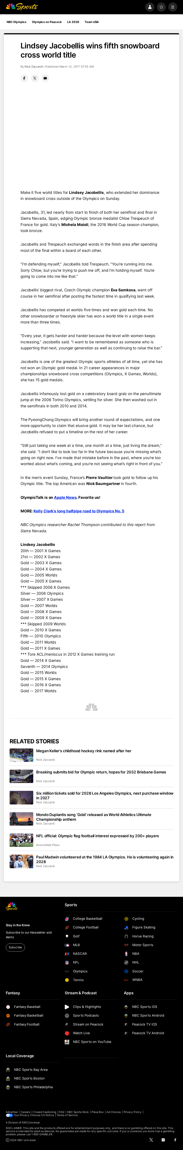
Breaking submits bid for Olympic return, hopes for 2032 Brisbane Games (101, 772)
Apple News (65, 497)
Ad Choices (113, 1112)
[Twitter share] (35, 78)
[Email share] (45, 78)
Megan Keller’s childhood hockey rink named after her (83, 750)
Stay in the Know (18, 925)
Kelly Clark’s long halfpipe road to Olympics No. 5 (78, 511)
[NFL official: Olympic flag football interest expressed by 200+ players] (21, 840)
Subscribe (15, 947)
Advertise (12, 1112)
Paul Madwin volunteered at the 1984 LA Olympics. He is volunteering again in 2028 (104, 859)
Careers (25, 1112)
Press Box (98, 1112)
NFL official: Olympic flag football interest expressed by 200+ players (97, 835)
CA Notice (47, 1115)
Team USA (92, 22)
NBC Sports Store (78, 1112)
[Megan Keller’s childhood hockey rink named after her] (21, 755)
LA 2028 (73, 22)
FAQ (61, 1112)
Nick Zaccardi (34, 66)
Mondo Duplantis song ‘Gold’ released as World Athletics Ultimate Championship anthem (93, 817)
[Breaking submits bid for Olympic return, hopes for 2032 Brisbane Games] (21, 776)
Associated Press (48, 845)
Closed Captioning (44, 1112)
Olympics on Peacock (47, 22)
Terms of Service (67, 1115)
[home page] (22, 7)
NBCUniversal (31, 1122)
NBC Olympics (16, 22)
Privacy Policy (132, 1112)
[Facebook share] (24, 78)
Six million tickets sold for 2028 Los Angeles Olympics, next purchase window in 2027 (104, 795)
